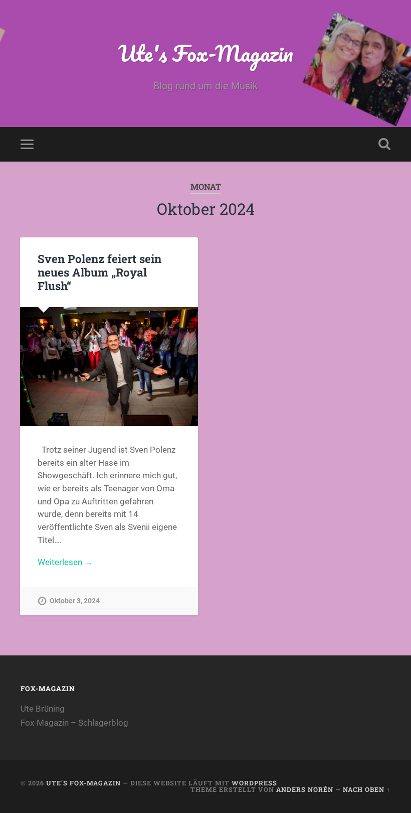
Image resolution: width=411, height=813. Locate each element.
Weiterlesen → (65, 562)
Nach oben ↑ (366, 789)
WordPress (254, 783)
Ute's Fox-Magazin (205, 53)
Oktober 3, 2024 (75, 601)
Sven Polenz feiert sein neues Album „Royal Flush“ (99, 272)
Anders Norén (304, 789)
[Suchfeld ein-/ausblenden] (384, 144)
